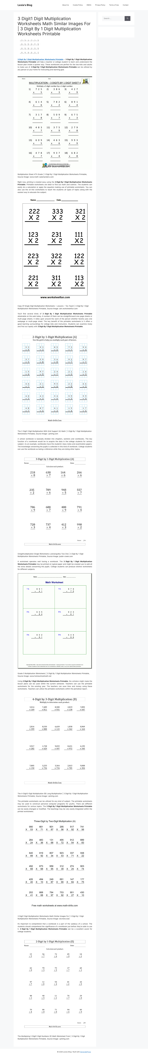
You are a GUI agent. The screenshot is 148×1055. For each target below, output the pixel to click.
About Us (65, 5)
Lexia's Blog (25, 5)
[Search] (127, 18)
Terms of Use (114, 5)
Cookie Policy (78, 5)
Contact (125, 5)
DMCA (89, 5)
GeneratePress (85, 1052)
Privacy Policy (100, 5)
